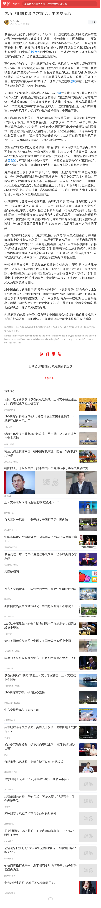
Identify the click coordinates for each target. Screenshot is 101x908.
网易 (6, 4)
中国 (58, 93)
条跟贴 (50, 378)
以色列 (35, 52)
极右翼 (11, 160)
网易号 (16, 3)
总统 (73, 81)
